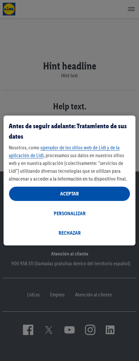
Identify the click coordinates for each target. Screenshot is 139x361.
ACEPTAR (69, 194)
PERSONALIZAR (70, 213)
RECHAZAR (70, 233)
